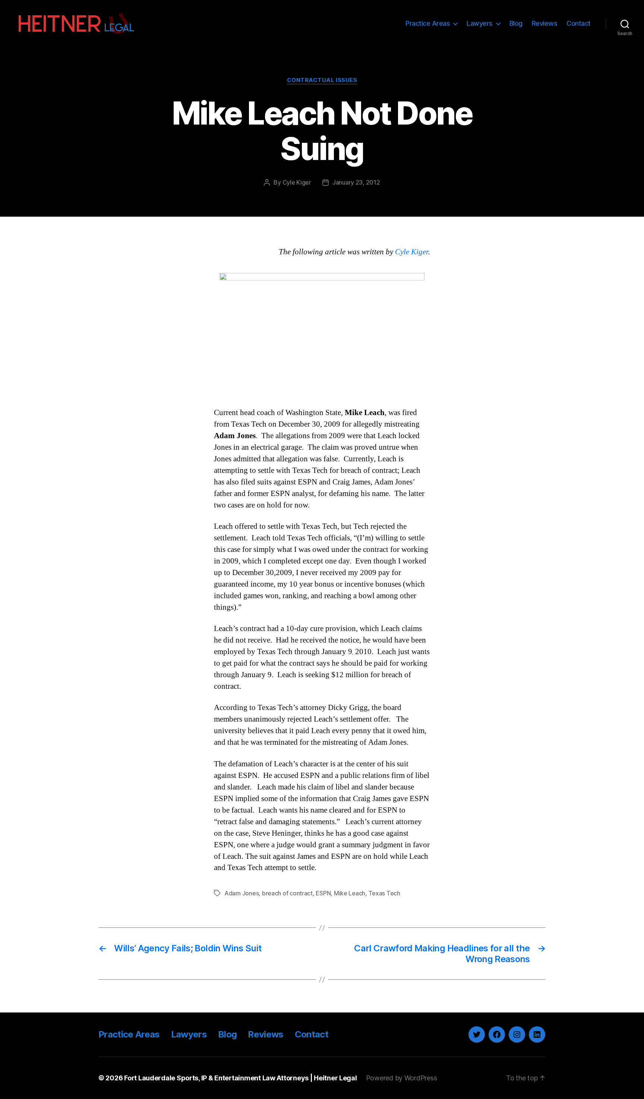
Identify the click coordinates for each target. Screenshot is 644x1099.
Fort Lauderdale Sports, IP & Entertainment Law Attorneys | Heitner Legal (240, 1078)
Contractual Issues (322, 80)
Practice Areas (427, 23)
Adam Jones (241, 893)
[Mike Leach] (322, 332)
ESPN (323, 893)
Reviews (545, 23)
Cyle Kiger (296, 182)
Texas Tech (384, 893)
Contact (578, 23)
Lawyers (480, 23)
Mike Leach (349, 893)
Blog (516, 23)
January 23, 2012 (356, 182)
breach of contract (287, 893)
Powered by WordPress (401, 1078)
